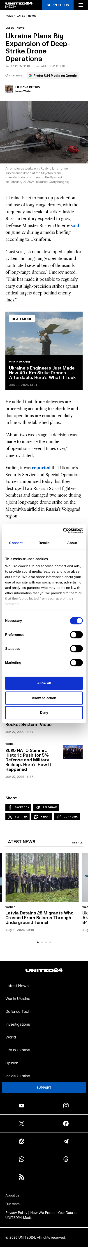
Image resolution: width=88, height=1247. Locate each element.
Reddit (45, 816)
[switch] (76, 634)
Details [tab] (44, 543)
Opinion (11, 1063)
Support (44, 1087)
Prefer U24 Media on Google (55, 75)
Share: (11, 798)
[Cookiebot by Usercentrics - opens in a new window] (63, 530)
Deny (44, 712)
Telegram (49, 807)
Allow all (44, 683)
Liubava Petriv (27, 87)
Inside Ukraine (17, 1075)
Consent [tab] (16, 543)
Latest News (17, 985)
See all (77, 842)
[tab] (38, 942)
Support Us (58, 4)
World (10, 744)
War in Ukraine (19, 361)
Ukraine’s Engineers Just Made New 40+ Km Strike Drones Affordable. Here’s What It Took (42, 372)
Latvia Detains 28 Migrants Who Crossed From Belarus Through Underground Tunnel (39, 917)
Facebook (22, 807)
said (75, 225)
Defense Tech (17, 1011)
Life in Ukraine (17, 1049)
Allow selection (44, 698)
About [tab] (72, 543)
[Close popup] (82, 1196)
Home (9, 15)
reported (41, 467)
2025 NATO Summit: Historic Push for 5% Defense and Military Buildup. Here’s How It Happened (28, 759)
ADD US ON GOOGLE (44, 1234)
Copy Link (70, 816)
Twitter (21, 816)
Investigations (17, 1024)
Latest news (26, 15)
